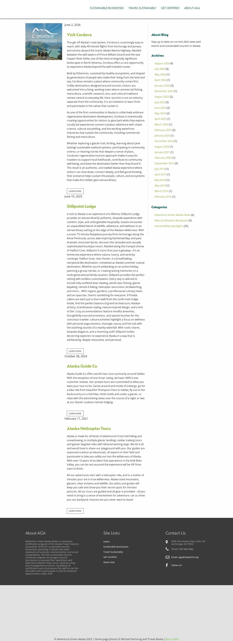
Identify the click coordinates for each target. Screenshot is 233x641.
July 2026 (160, 69)
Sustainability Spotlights (169, 226)
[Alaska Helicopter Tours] (43, 425)
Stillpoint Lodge (81, 207)
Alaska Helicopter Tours (89, 429)
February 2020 (163, 157)
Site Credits (172, 639)
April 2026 (160, 80)
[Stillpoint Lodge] (43, 199)
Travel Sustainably (142, 8)
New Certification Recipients (171, 220)
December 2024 (164, 141)
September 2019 (164, 163)
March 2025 (161, 124)
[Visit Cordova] (43, 41)
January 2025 (162, 135)
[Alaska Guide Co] (43, 366)
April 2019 (160, 174)
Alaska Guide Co (82, 367)
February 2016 (163, 196)
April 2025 (160, 119)
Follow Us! (176, 565)
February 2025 (163, 130)
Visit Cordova (79, 35)
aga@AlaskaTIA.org (188, 557)
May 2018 (160, 180)
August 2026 (162, 63)
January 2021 (162, 152)
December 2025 (164, 91)
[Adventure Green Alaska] (49, 8)
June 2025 (160, 108)
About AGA (192, 8)
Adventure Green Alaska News (173, 215)
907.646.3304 (186, 549)
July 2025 (160, 102)
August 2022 (162, 146)
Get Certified (170, 8)
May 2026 (160, 74)
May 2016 (160, 185)
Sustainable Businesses (107, 8)
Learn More (75, 191)
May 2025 (160, 113)
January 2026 (162, 85)
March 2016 (161, 191)
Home (106, 541)
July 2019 (160, 169)
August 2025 (162, 96)
